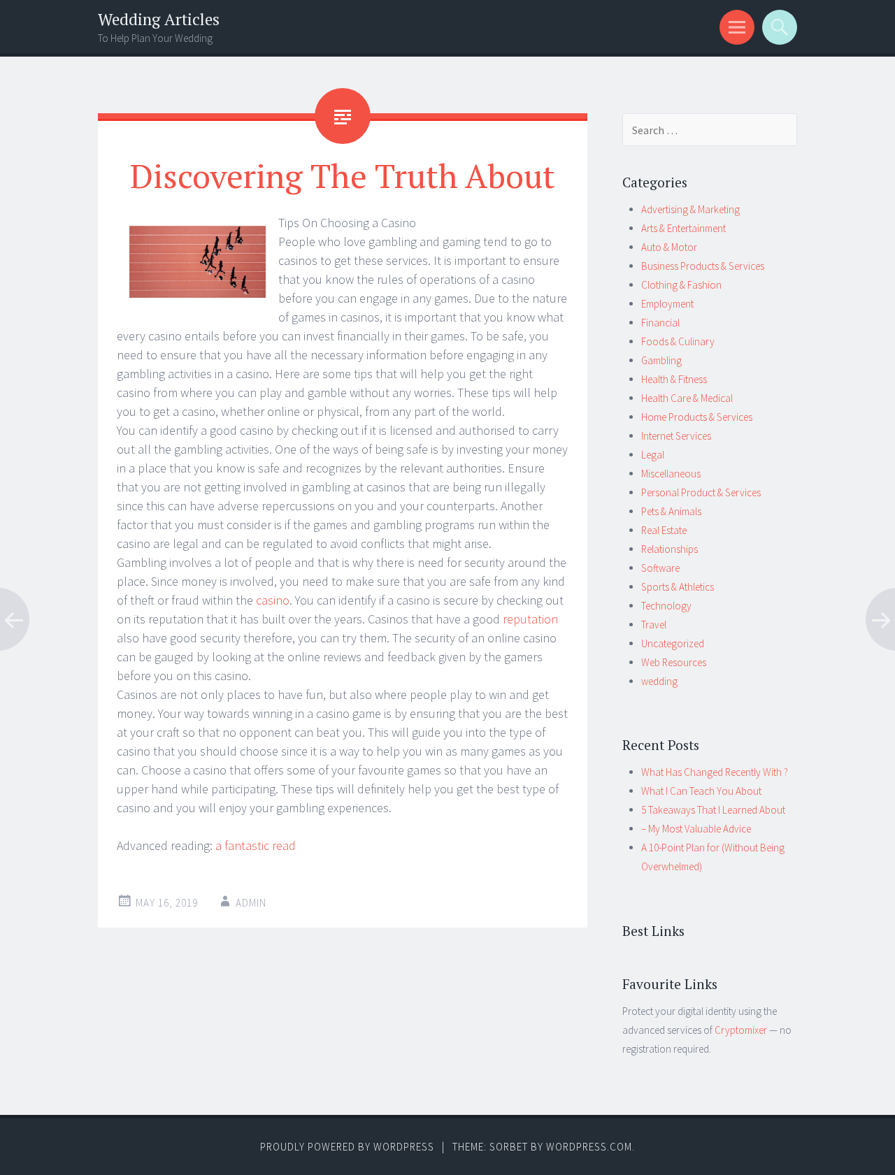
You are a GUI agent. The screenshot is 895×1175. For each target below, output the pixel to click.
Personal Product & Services (701, 492)
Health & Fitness (674, 379)
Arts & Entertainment (683, 228)
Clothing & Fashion (681, 284)
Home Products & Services (696, 417)
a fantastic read (255, 845)
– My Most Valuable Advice (696, 828)
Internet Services (676, 435)
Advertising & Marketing (690, 209)
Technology (666, 605)
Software (660, 568)
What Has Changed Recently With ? (714, 772)
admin (251, 902)
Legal (652, 454)
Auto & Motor (669, 247)
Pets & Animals (671, 511)
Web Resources (673, 662)
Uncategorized (672, 643)
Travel (653, 624)
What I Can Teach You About (701, 791)
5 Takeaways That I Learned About (713, 809)
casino (272, 600)
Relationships (669, 549)
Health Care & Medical (687, 398)
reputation (530, 619)
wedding (659, 681)
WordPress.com (589, 1146)
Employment (667, 303)
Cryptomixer (741, 1030)
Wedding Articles (159, 19)
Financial (660, 322)
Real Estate (664, 530)
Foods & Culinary (678, 341)
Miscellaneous (671, 473)
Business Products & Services (702, 266)
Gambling (661, 360)
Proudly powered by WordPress (347, 1146)
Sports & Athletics (677, 586)
